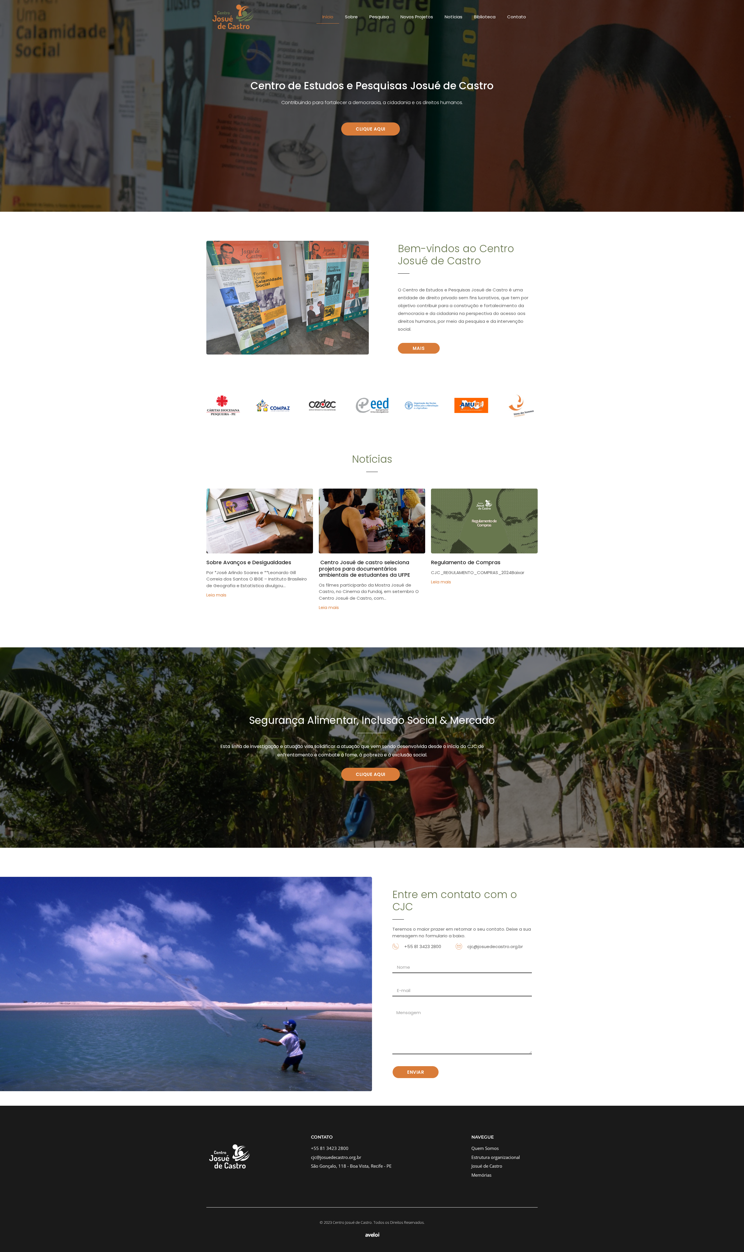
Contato (516, 17)
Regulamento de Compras (465, 562)
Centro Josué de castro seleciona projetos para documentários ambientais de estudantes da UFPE (364, 568)
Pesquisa (379, 17)
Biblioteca (485, 17)
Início (327, 17)
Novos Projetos (416, 17)
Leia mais (216, 595)
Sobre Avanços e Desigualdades (248, 562)
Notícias (453, 17)
